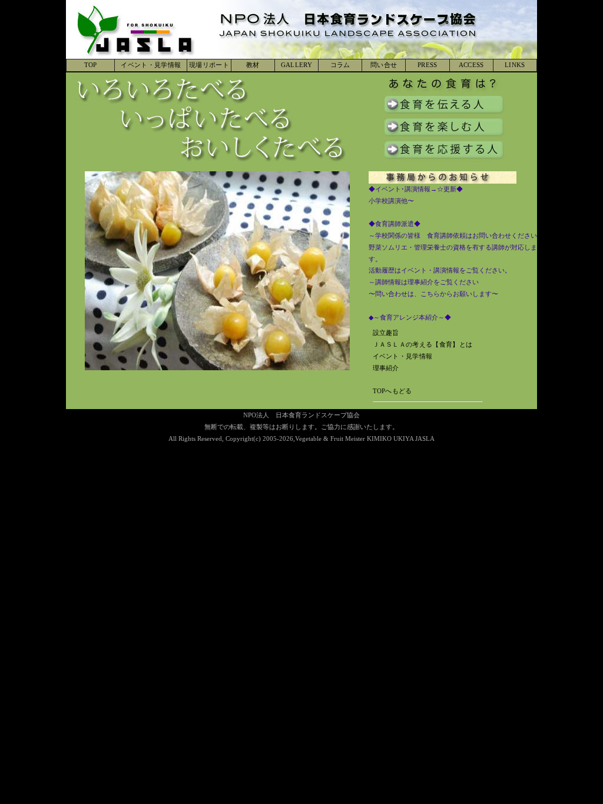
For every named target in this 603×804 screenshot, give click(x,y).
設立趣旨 (386, 332)
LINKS (515, 64)
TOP (90, 64)
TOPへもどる (392, 390)
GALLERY (296, 64)
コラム (340, 64)
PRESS (428, 64)
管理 (529, 426)
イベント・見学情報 (151, 64)
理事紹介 (386, 367)
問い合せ (383, 64)
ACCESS (471, 64)
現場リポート (209, 64)
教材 (253, 64)
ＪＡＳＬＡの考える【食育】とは (423, 344)
